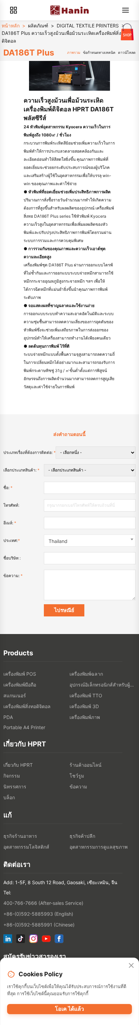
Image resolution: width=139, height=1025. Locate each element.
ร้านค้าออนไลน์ (86, 765)
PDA (8, 717)
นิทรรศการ (14, 786)
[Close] (131, 965)
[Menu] (125, 10)
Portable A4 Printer (24, 727)
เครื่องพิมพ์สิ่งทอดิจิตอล (27, 706)
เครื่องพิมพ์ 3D (84, 706)
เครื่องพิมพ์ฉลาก (86, 674)
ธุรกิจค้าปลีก (82, 836)
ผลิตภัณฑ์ (38, 25)
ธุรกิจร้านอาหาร (20, 836)
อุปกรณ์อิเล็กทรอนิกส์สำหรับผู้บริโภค (103, 685)
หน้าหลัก (11, 25)
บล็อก (9, 797)
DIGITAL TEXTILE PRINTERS (88, 25)
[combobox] (90, 541)
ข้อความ (78, 786)
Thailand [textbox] (58, 541)
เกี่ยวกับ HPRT (18, 765)
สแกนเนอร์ (14, 695)
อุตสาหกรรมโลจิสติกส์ (26, 847)
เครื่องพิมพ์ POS (19, 674)
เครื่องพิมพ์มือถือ (19, 685)
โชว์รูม (77, 776)
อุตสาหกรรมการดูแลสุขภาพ (99, 847)
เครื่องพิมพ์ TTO (86, 695)
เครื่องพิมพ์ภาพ (85, 717)
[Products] (13, 10)
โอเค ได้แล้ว (69, 1008)
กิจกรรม (11, 776)
